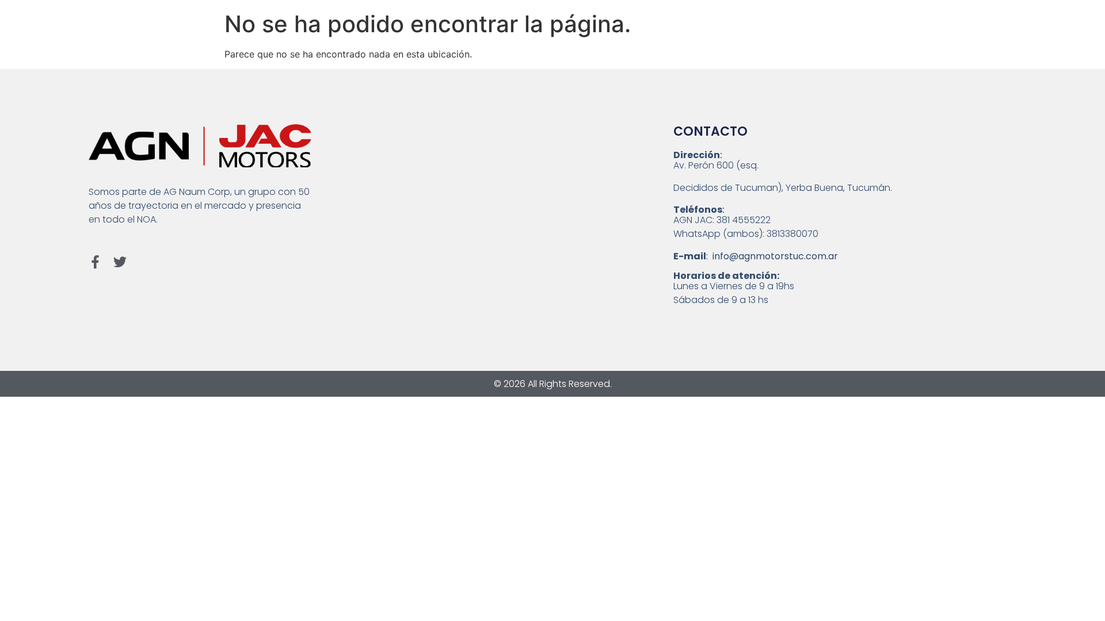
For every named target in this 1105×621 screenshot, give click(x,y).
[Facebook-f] (95, 262)
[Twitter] (120, 262)
